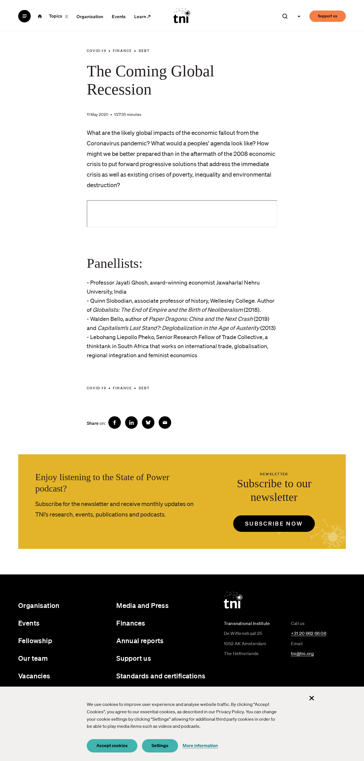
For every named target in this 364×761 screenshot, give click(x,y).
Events (119, 16)
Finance (122, 50)
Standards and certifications (160, 676)
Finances (130, 623)
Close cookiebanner (311, 698)
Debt (144, 50)
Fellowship (35, 641)
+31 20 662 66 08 (308, 633)
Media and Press (142, 605)
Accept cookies (112, 745)
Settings (160, 745)
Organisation (89, 16)
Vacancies (34, 676)
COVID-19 (96, 50)
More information (200, 745)
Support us (327, 15)
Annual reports (140, 641)
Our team (33, 658)
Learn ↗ (142, 16)
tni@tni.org (302, 653)
